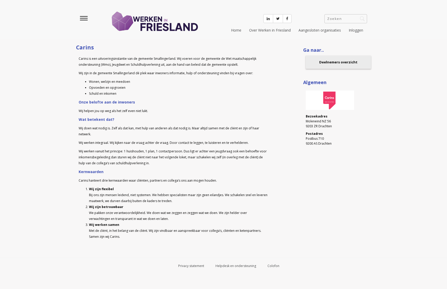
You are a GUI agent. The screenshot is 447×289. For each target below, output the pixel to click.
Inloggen (356, 30)
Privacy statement (191, 266)
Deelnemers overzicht (338, 62)
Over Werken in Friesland (270, 30)
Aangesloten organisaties (320, 30)
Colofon (273, 266)
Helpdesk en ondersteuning (235, 266)
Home (236, 30)
